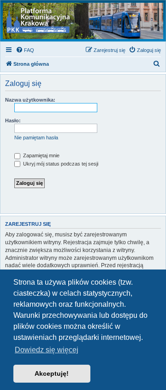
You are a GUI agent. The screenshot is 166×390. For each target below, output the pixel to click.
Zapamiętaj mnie (40, 155)
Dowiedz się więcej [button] (46, 350)
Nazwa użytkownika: (30, 100)
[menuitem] (25, 50)
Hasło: (13, 120)
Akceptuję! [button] (52, 373)
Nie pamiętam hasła (36, 137)
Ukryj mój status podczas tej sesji (60, 163)
